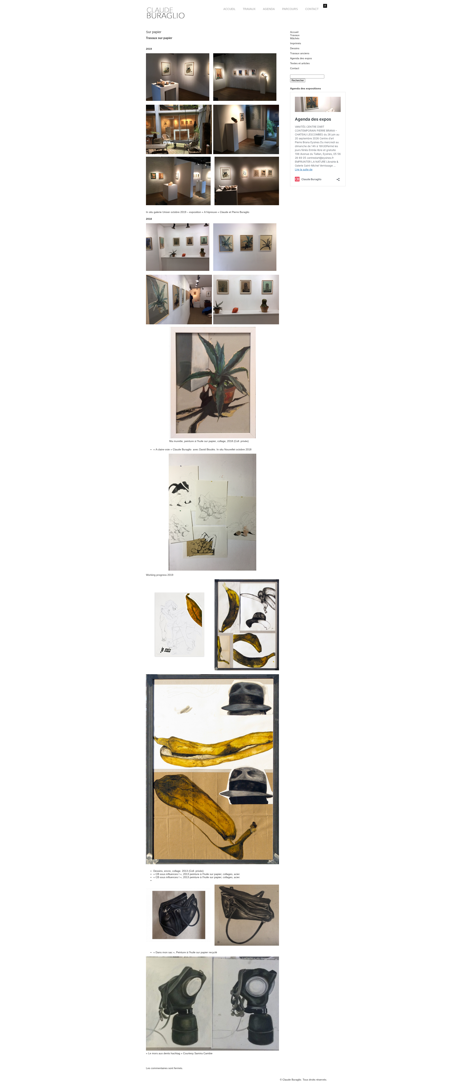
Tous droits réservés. (315, 1079)
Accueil (229, 9)
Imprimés (295, 43)
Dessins (294, 48)
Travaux (249, 9)
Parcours (290, 9)
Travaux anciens (299, 53)
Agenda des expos (301, 58)
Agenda (269, 9)
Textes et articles (300, 63)
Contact (312, 9)
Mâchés (294, 38)
